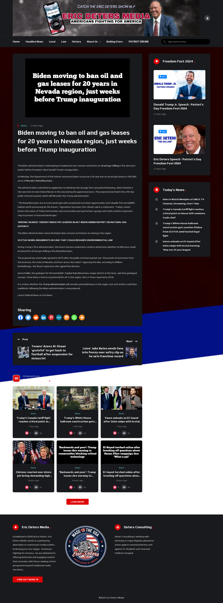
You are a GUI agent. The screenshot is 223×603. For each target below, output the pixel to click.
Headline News (34, 41)
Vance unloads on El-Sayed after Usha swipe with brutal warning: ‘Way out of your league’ (181, 245)
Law (63, 41)
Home (16, 41)
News (24, 125)
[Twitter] (28, 317)
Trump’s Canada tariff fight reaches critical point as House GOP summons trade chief (184, 213)
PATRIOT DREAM (138, 41)
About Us (92, 41)
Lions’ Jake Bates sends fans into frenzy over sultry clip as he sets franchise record (102, 352)
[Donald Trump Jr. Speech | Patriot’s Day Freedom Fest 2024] (179, 84)
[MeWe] (59, 317)
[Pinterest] (51, 317)
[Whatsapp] (74, 317)
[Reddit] (36, 317)
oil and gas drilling (110, 165)
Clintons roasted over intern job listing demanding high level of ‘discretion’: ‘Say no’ (33, 476)
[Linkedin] (43, 317)
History (76, 41)
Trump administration (54, 284)
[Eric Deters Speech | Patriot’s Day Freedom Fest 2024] (179, 139)
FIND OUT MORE (26, 579)
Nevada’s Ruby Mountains (39, 180)
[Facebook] (20, 317)
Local (52, 41)
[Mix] (66, 317)
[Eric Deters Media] (106, 18)
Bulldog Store (114, 41)
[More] (82, 317)
